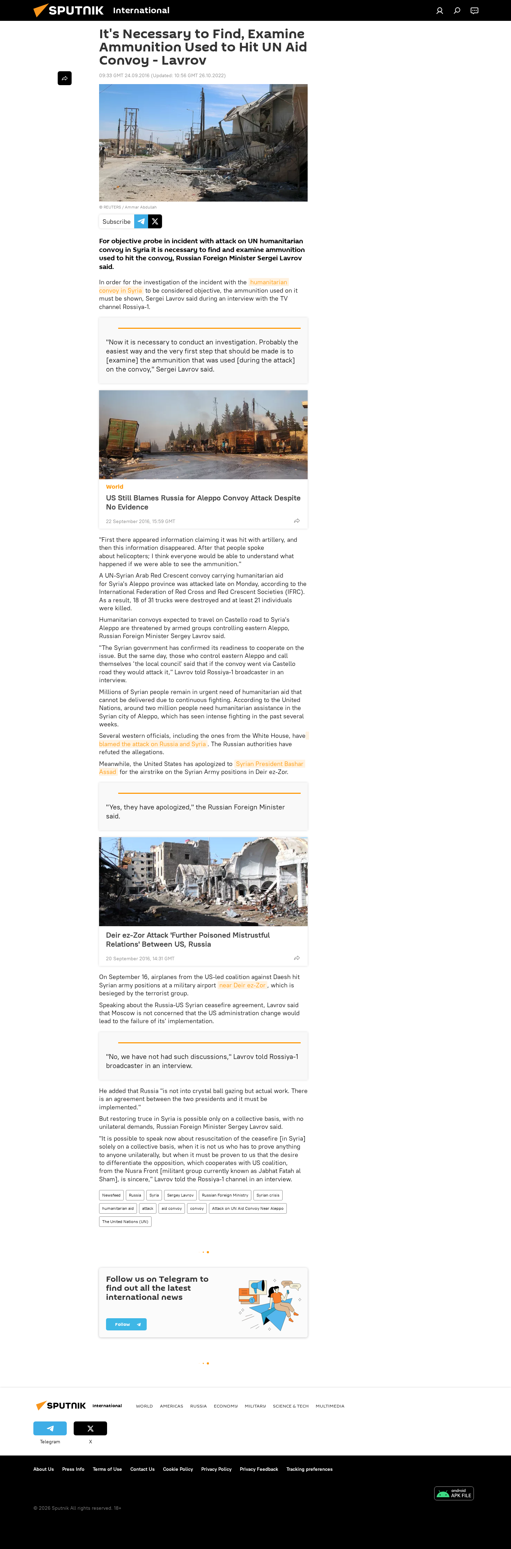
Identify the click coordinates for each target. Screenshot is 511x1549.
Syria (154, 1195)
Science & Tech (291, 1406)
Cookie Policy (178, 1469)
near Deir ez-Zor (242, 985)
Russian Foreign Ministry (225, 1195)
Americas (171, 1406)
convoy (197, 1208)
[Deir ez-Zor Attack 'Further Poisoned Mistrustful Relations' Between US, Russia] (203, 881)
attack (147, 1208)
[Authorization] (440, 10)
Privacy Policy (216, 1469)
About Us (43, 1469)
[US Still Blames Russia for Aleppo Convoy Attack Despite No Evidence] (203, 434)
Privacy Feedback (259, 1469)
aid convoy (172, 1208)
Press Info (73, 1469)
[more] (297, 521)
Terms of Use (107, 1469)
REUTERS (112, 207)
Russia (135, 1195)
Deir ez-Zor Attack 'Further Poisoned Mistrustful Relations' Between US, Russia (188, 939)
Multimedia (330, 1406)
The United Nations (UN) (125, 1221)
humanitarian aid (118, 1208)
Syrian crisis (268, 1195)
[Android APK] (454, 1494)
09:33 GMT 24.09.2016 (124, 75)
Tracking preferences (309, 1469)
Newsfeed (111, 1195)
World (114, 486)
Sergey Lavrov (180, 1195)
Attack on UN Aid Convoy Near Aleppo (248, 1208)
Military (255, 1406)
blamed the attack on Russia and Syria (204, 740)
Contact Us (142, 1469)
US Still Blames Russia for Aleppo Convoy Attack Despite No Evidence (203, 502)
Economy (226, 1406)
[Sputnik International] (71, 19)
